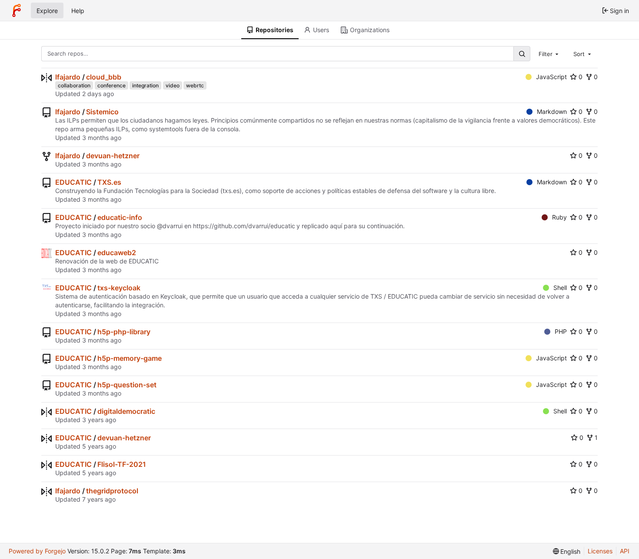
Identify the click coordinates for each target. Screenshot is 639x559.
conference (111, 85)
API (624, 551)
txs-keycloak (118, 287)
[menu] (567, 551)
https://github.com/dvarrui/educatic (244, 226)
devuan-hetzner (113, 155)
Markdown (552, 111)
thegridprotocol (112, 490)
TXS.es (109, 182)
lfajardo (67, 77)
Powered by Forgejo (37, 551)
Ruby (559, 217)
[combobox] (549, 53)
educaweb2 (116, 252)
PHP (561, 331)
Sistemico (102, 111)
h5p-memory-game (129, 358)
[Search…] (521, 53)
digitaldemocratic (126, 411)
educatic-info (119, 217)
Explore (47, 10)
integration (145, 85)
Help (77, 10)
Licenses (600, 551)
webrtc (195, 85)
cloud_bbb (103, 77)
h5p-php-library (123, 331)
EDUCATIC (73, 182)
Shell (560, 287)
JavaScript (551, 76)
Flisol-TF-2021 (121, 464)
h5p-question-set (126, 384)
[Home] (16, 10)
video (173, 85)
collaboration (74, 85)
